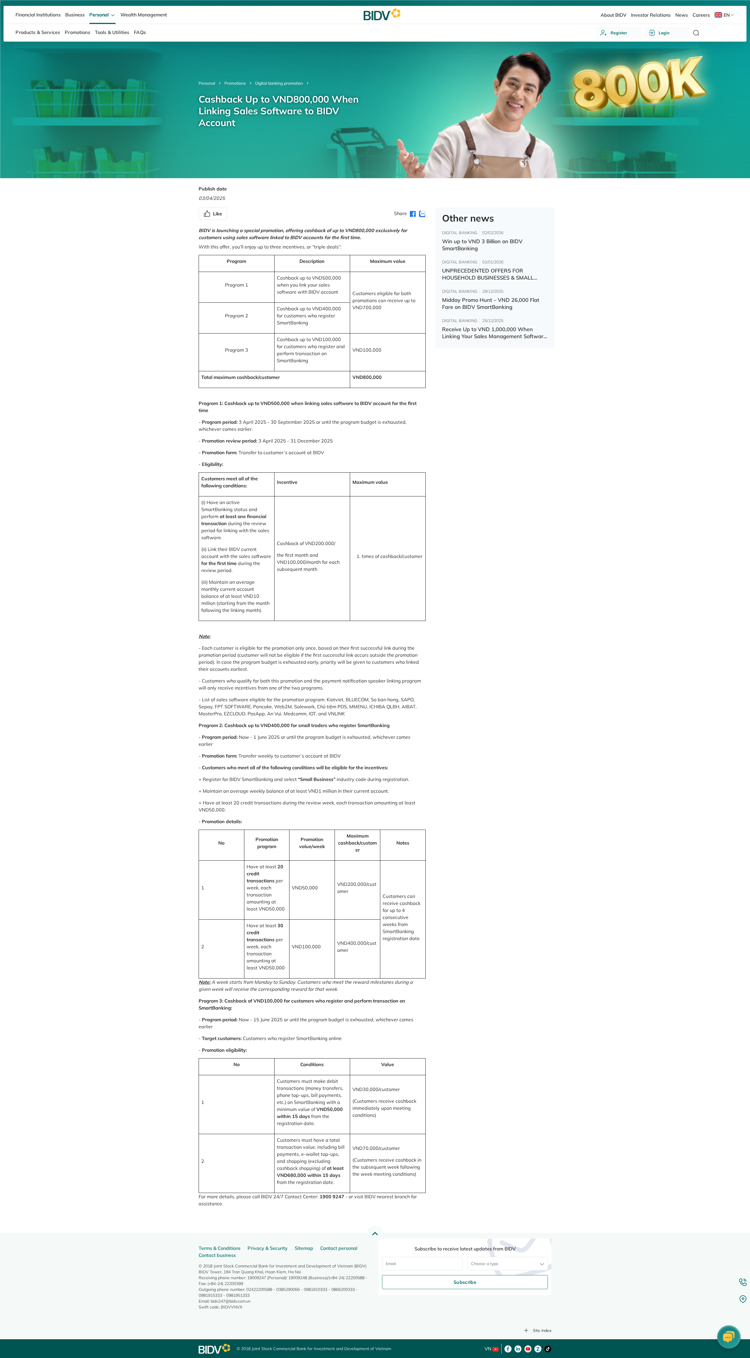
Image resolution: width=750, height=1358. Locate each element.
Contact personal (338, 1248)
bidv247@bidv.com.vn (230, 1301)
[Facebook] (508, 1348)
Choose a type (484, 1263)
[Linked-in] (517, 1348)
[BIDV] (215, 1349)
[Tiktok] (547, 1348)
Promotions (235, 83)
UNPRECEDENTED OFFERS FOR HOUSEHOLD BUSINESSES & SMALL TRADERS (487, 274)
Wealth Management (143, 15)
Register (619, 32)
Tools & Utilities (112, 32)
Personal (207, 83)
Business (75, 15)
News (681, 15)
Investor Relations (650, 15)
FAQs (140, 32)
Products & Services (38, 32)
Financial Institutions (38, 15)
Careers (701, 15)
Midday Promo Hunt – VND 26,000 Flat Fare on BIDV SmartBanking (490, 303)
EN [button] (727, 15)
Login (664, 32)
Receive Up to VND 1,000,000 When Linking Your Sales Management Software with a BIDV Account (494, 333)
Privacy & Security (268, 1248)
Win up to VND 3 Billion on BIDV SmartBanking (482, 245)
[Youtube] (527, 1348)
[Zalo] (537, 1348)
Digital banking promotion (279, 83)
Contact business (217, 1255)
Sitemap (304, 1248)
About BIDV (613, 15)
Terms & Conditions (220, 1248)
